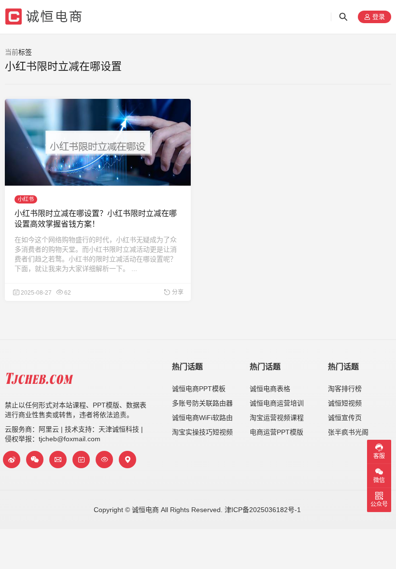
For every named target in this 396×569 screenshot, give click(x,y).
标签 (25, 52)
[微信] (34, 459)
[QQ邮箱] (58, 459)
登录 (377, 17)
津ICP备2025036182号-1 (263, 510)
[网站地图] (127, 459)
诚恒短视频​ (345, 403)
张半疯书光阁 (348, 432)
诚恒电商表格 (270, 389)
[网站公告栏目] (104, 459)
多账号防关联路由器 (202, 403)
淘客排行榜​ (345, 389)
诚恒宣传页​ (345, 417)
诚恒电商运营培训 (277, 403)
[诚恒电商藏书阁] (81, 459)
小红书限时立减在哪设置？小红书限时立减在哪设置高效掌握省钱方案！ (95, 218)
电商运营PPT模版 (276, 432)
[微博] (11, 459)
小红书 (26, 199)
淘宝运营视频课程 (277, 417)
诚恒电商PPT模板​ (199, 389)
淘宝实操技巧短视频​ (202, 432)
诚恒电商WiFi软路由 (202, 417)
